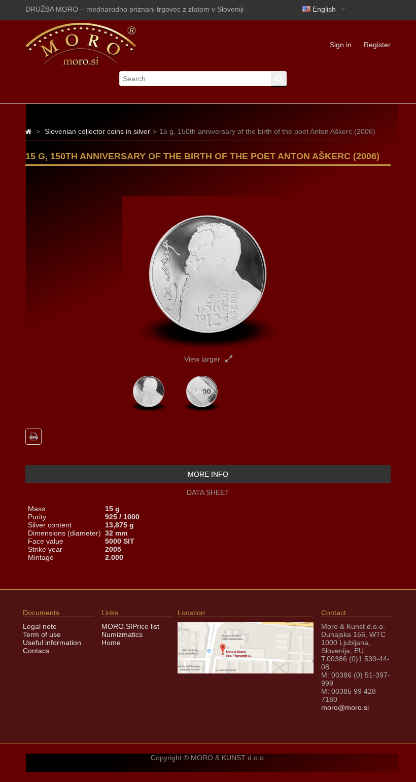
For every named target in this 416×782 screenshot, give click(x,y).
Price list (145, 626)
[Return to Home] (28, 131)
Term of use (42, 634)
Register (377, 45)
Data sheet (208, 492)
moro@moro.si (345, 707)
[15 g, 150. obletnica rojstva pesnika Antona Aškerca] (148, 409)
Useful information (52, 642)
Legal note (40, 626)
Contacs (36, 651)
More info (208, 474)
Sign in (341, 45)
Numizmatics (122, 634)
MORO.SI (116, 626)
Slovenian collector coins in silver (97, 131)
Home (111, 642)
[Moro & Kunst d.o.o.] (81, 63)
